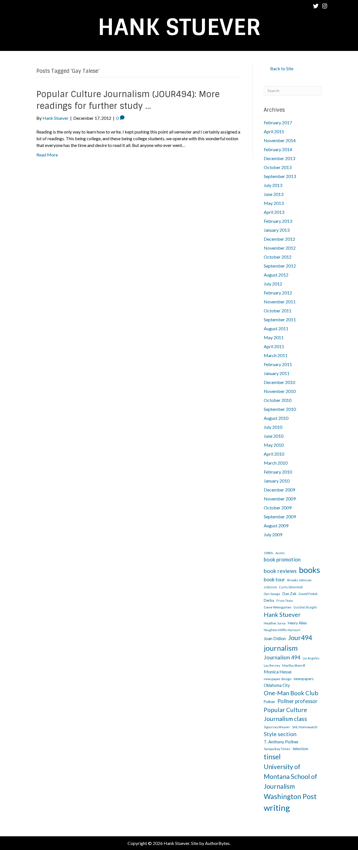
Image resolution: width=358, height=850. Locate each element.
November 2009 (280, 498)
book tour (274, 579)
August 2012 (276, 274)
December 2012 (279, 239)
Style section (280, 733)
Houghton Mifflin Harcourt (282, 630)
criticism (270, 587)
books (309, 570)
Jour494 (300, 637)
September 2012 (280, 265)
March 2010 (276, 462)
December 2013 (279, 158)
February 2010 (278, 471)
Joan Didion (275, 638)
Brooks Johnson (299, 580)
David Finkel (308, 594)
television (300, 748)
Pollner (269, 701)
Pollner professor (297, 701)
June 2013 (273, 194)
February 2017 (278, 122)
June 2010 (273, 436)
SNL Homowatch (304, 727)
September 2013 (280, 176)
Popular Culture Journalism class (285, 714)
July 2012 (273, 283)
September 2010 (280, 409)
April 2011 (274, 346)
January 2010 (276, 480)
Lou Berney (272, 665)
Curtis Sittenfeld (291, 587)
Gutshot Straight (305, 607)
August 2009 (276, 525)
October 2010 (277, 400)
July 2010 (273, 427)
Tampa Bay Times (277, 749)
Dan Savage (272, 594)
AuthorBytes (217, 843)
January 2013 (276, 230)
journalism (281, 648)
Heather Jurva (275, 623)
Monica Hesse (277, 671)
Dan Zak (289, 593)
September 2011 (280, 319)
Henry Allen (297, 623)
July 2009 (273, 534)
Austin (280, 553)
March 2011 (276, 355)
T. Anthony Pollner (281, 741)
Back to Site (281, 68)
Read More (47, 154)
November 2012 (280, 247)
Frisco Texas (284, 600)
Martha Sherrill (293, 665)
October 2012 (277, 256)
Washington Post (290, 796)
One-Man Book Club (291, 693)
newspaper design (277, 679)
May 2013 (274, 203)
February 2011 (278, 364)
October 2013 (277, 167)
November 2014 (280, 140)
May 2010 (274, 445)
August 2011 (276, 328)
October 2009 (277, 507)
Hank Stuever (282, 614)
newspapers (304, 678)
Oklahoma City (277, 685)
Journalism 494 (282, 657)
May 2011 (274, 337)
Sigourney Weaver (277, 727)
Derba (269, 600)
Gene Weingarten (277, 607)
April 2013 (274, 212)
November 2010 (280, 391)
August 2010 (276, 418)
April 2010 (274, 453)
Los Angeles (311, 658)
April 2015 (274, 131)
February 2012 (278, 292)
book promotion (282, 559)
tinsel (272, 757)
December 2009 (279, 489)
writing (277, 807)
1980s (268, 553)
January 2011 (276, 373)
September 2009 (280, 516)
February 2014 (278, 149)
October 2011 (277, 310)
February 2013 (278, 221)
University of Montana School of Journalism (290, 776)
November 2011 (280, 301)
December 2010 (279, 382)
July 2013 (273, 185)
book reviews (280, 571)
